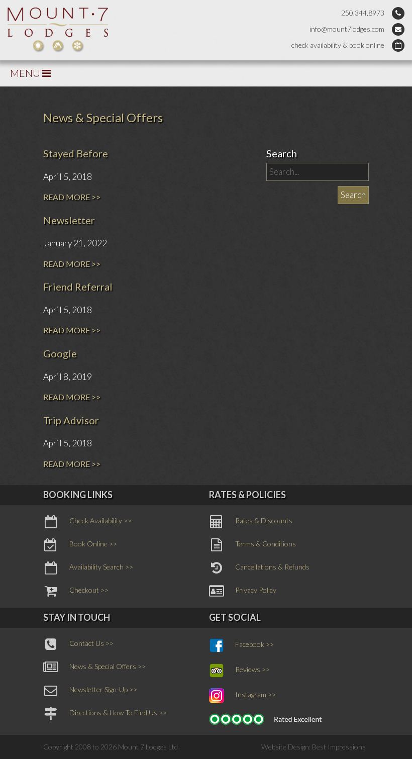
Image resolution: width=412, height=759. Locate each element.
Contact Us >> (91, 643)
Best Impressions (339, 746)
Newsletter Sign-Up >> (103, 689)
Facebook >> (254, 644)
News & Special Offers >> (107, 666)
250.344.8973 (362, 13)
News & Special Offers (103, 117)
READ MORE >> (71, 197)
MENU (26, 73)
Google (60, 353)
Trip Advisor (71, 420)
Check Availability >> (100, 520)
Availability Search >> (101, 566)
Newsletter (69, 220)
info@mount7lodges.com (347, 29)
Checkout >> (89, 590)
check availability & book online (337, 45)
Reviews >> (252, 669)
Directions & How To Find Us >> (118, 712)
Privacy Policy (255, 590)
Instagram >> (255, 694)
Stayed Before (75, 153)
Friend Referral (78, 286)
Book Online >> (93, 543)
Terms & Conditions (265, 543)
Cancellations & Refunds (272, 566)
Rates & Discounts (263, 520)
